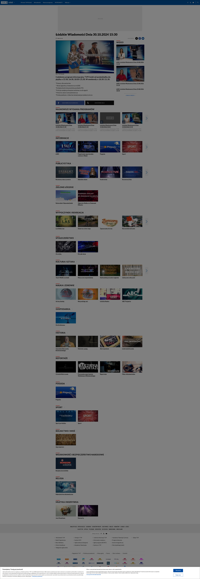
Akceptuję (178, 570)
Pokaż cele (178, 575)
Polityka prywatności (37, 576)
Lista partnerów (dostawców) (93, 574)
